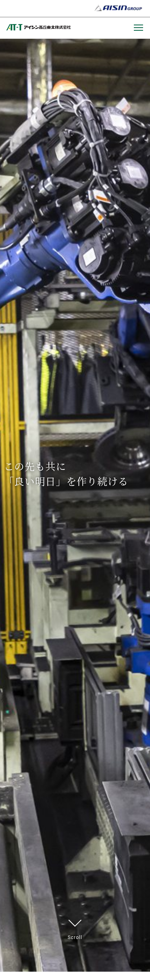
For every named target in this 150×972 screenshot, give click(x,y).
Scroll (75, 937)
